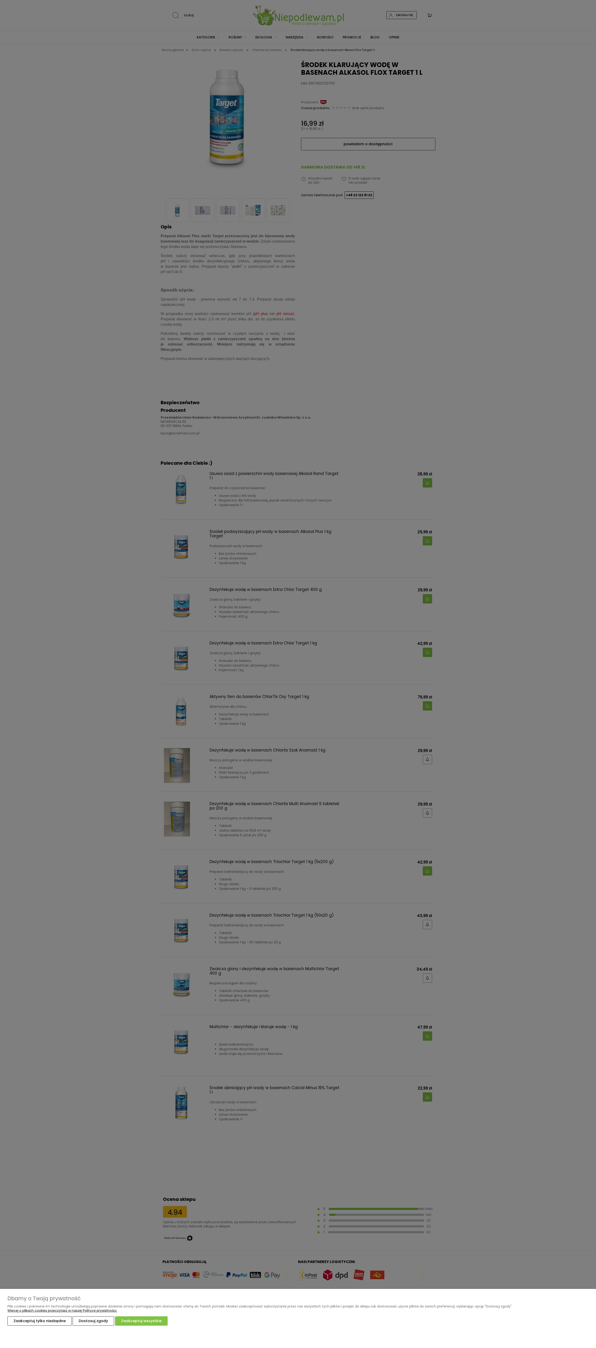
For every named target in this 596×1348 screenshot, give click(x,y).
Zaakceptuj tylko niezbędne (40, 1321)
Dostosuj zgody (93, 1321)
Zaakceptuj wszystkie (141, 1321)
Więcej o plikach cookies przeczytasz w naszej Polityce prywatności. (62, 1310)
